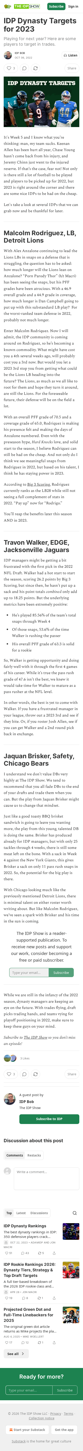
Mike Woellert (33, 1336)
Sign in (73, 6)
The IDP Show (35, 1038)
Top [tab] (9, 1213)
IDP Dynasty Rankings (25, 1226)
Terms (68, 1413)
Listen (72, 55)
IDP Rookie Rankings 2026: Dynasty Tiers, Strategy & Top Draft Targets (30, 1270)
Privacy (55, 1413)
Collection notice (41, 1418)
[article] (41, 1239)
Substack (19, 1441)
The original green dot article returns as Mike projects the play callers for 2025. (30, 1328)
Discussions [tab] (39, 1213)
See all (13, 1353)
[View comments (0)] (24, 68)
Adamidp (37, 1242)
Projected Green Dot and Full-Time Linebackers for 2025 (28, 1315)
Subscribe (56, 6)
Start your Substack (29, 1429)
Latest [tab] (21, 1213)
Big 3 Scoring (38, 485)
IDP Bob (20, 53)
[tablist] (24, 1155)
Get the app (64, 1429)
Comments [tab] (14, 1155)
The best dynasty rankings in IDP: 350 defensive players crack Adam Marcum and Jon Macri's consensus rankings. (30, 1234)
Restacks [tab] (34, 1155)
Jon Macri (29, 1292)
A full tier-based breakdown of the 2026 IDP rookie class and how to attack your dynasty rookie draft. (28, 1283)
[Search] (74, 1213)
